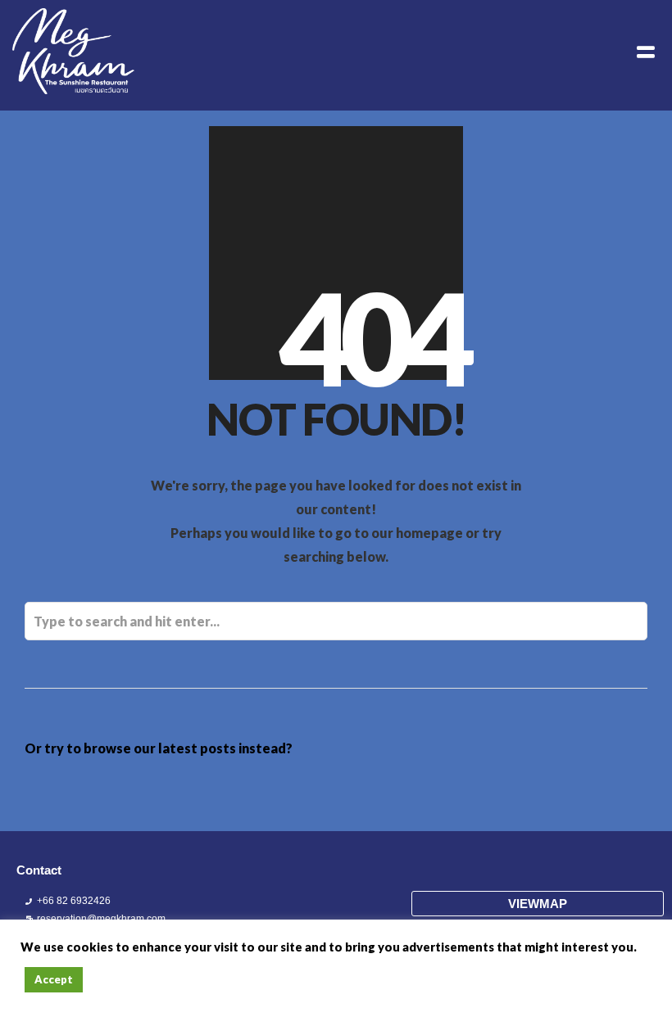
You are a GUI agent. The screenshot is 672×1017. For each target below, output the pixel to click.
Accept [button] (53, 979)
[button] (537, 903)
